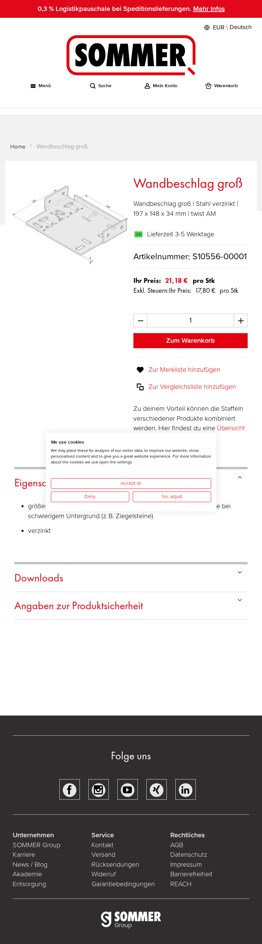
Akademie (28, 874)
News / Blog (30, 865)
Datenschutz (188, 855)
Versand (103, 855)
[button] (227, 27)
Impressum (186, 865)
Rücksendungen (115, 865)
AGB (176, 845)
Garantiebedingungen (123, 884)
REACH (180, 884)
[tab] (130, 578)
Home (18, 146)
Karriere (24, 855)
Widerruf (103, 874)
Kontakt (102, 845)
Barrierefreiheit (191, 874)
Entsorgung (29, 884)
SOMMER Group (36, 845)
